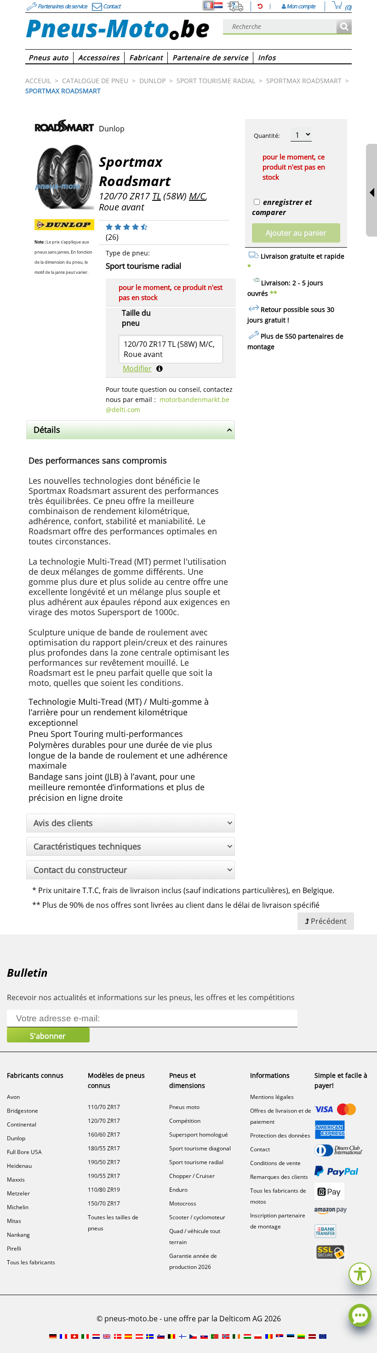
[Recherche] (344, 26)
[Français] (209, 5)
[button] (359, 1273)
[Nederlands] (218, 5)
